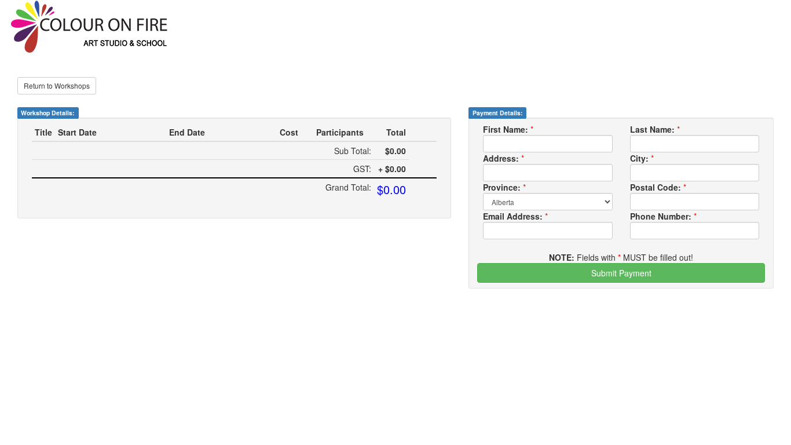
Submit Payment (621, 273)
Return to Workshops (57, 85)
